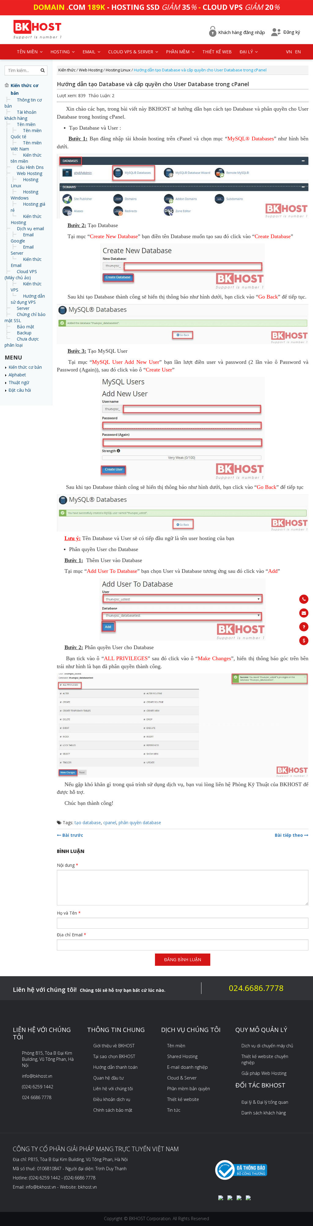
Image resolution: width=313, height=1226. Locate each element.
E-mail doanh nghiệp (187, 1067)
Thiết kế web (217, 52)
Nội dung (67, 865)
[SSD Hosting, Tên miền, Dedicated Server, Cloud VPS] (37, 29)
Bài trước (72, 835)
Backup (24, 333)
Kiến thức (66, 70)
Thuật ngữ (19, 382)
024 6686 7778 (36, 1097)
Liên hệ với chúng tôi (113, 1088)
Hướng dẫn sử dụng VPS (28, 299)
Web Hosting (29, 173)
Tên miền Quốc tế (26, 133)
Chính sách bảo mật (112, 1110)
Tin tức (173, 1110)
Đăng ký (291, 32)
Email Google (22, 238)
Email (90, 52)
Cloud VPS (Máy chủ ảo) (21, 274)
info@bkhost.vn (37, 1076)
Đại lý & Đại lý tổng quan (264, 1102)
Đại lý (247, 52)
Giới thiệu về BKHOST (113, 1046)
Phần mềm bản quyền (188, 1088)
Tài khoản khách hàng (20, 115)
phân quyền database (140, 822)
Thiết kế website (183, 1099)
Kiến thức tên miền (26, 158)
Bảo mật (25, 326)
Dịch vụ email (30, 228)
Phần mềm (178, 52)
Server (23, 308)
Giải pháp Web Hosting (263, 1073)
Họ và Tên (69, 913)
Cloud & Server (182, 1078)
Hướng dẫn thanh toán (115, 1067)
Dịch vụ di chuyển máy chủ (267, 1046)
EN (298, 52)
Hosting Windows (24, 195)
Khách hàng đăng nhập (241, 32)
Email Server (22, 250)
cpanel (109, 822)
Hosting (60, 52)
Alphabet (17, 375)
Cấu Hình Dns (30, 167)
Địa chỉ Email (71, 935)
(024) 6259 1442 (37, 1087)
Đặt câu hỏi (20, 390)
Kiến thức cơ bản (25, 367)
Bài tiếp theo (289, 835)
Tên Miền (28, 52)
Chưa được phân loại (22, 342)
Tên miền (26, 124)
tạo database (88, 822)
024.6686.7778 (256, 987)
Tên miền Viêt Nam (26, 146)
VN (289, 52)
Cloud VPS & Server (131, 52)
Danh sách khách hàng (263, 1113)
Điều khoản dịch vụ (111, 1099)
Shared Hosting (182, 1056)
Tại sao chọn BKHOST (114, 1056)
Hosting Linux (118, 70)
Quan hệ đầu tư (108, 1078)
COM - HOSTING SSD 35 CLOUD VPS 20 (156, 7)
